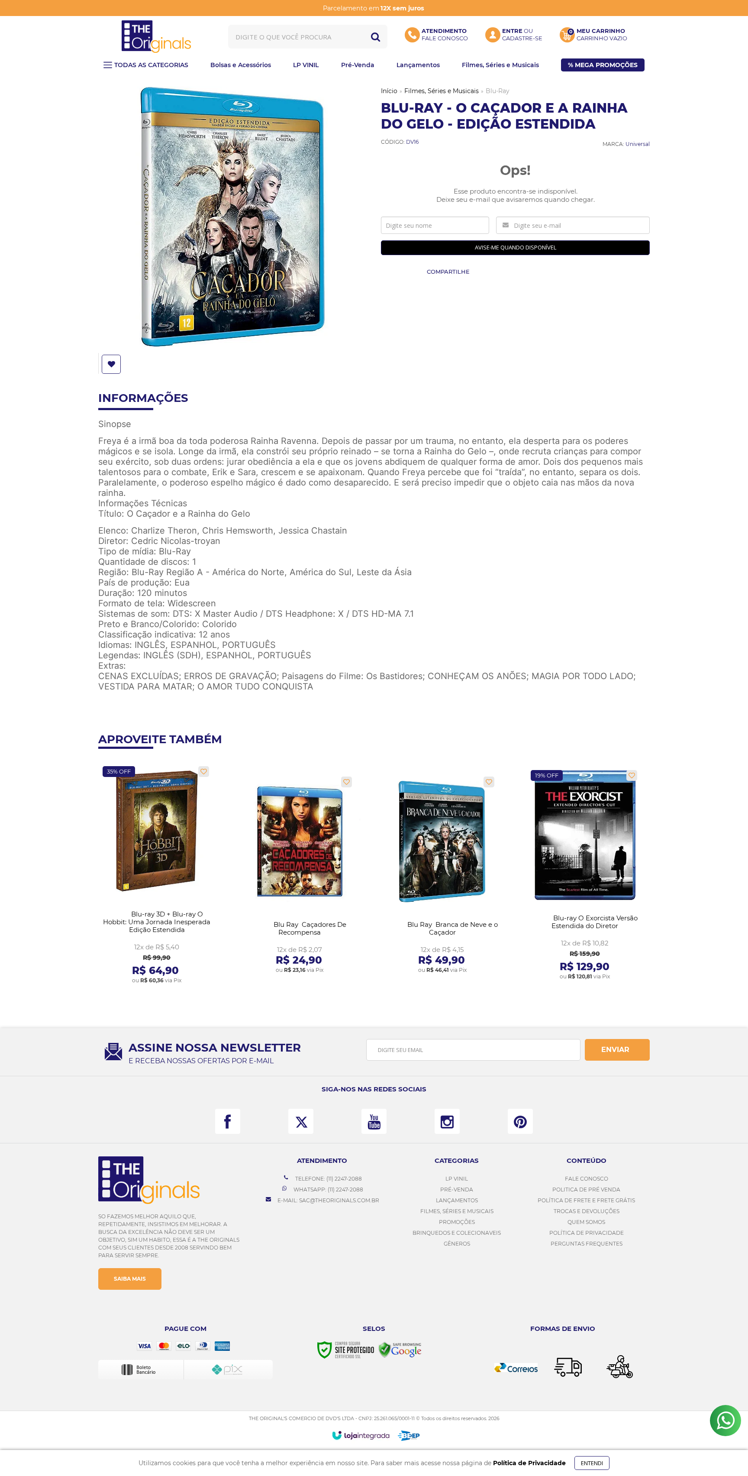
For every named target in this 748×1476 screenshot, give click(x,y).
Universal (637, 144)
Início (389, 91)
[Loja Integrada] (361, 1435)
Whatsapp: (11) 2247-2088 (327, 1189)
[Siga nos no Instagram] (447, 1121)
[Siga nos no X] (301, 1121)
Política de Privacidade (586, 1233)
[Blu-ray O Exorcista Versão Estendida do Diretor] (585, 875)
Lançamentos (457, 1200)
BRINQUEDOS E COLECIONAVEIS (457, 1233)
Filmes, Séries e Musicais (441, 91)
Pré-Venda (456, 1189)
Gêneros (457, 1243)
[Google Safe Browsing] (400, 1349)
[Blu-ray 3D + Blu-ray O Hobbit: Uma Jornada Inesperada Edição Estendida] (157, 875)
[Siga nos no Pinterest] (520, 1121)
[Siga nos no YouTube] (374, 1121)
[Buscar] (375, 37)
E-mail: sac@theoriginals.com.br (327, 1200)
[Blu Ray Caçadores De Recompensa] (300, 875)
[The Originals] (156, 36)
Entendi (592, 1463)
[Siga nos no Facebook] (228, 1121)
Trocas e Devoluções (586, 1211)
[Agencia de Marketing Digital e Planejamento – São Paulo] (409, 1436)
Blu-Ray (497, 91)
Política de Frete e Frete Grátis (586, 1200)
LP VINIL (456, 1178)
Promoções (457, 1222)
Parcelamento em (373, 8)
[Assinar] (617, 1050)
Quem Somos (586, 1222)
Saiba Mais (130, 1278)
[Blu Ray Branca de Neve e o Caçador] (442, 875)
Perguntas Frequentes (586, 1243)
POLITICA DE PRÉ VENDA (586, 1189)
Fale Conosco (586, 1178)
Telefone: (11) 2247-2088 (328, 1178)
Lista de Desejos (112, 364)
